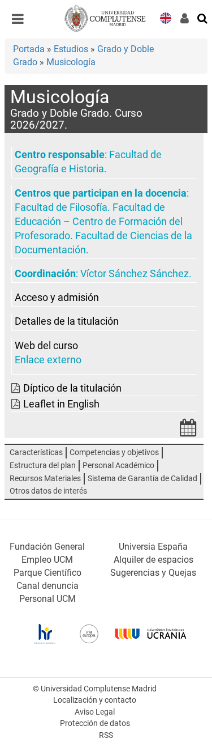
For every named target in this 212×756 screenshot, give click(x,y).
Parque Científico (47, 572)
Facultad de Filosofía (61, 207)
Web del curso (46, 345)
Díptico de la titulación (72, 388)
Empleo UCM (47, 559)
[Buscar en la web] (203, 17)
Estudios (71, 49)
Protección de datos (95, 723)
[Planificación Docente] (188, 431)
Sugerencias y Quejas (153, 572)
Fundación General (47, 546)
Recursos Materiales (45, 478)
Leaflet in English (61, 404)
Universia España (153, 546)
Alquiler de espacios (153, 559)
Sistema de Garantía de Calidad (142, 478)
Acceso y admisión (57, 297)
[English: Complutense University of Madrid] (165, 17)
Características (36, 452)
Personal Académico (118, 465)
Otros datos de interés (48, 491)
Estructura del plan (43, 465)
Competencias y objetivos (114, 452)
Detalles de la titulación (67, 321)
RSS (106, 735)
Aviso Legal (95, 712)
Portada (29, 49)
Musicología (71, 62)
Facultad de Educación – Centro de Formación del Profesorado (99, 221)
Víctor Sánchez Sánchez (134, 273)
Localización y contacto (94, 700)
